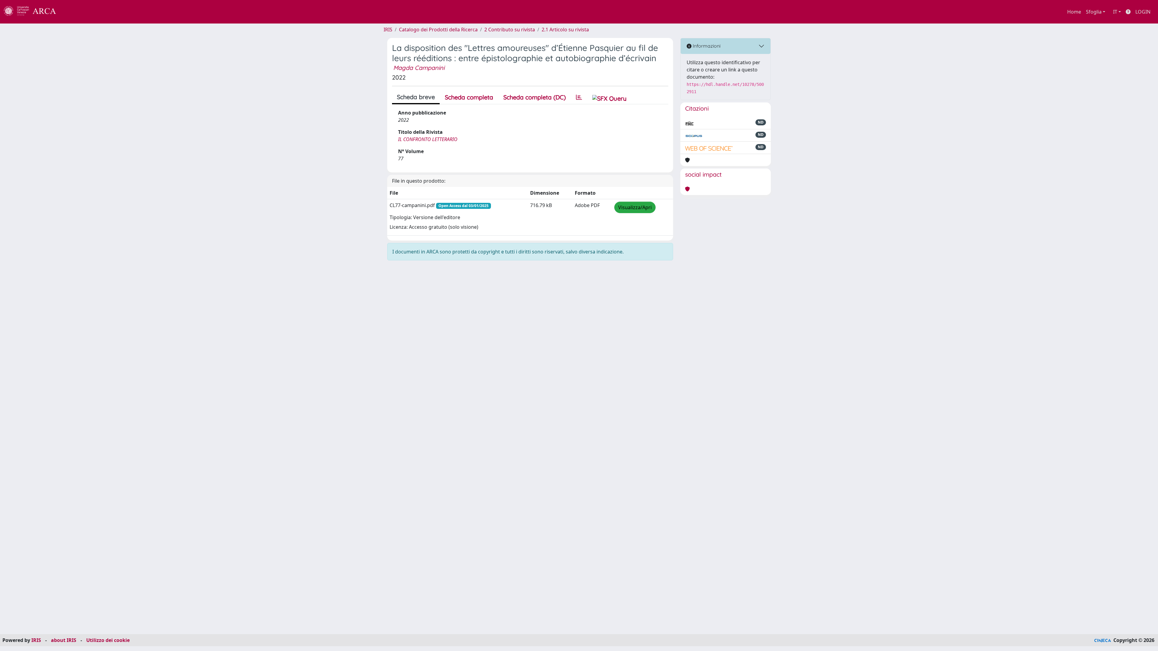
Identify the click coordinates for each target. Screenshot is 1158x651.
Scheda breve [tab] (416, 97)
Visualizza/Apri (635, 207)
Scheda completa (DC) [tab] (534, 97)
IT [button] (1115, 11)
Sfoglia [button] (1094, 11)
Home (1074, 11)
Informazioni (705, 46)
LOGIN (1142, 11)
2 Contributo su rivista (509, 29)
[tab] (579, 97)
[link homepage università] (72, 12)
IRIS (388, 29)
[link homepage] (33, 12)
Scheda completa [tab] (469, 97)
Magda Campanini (419, 67)
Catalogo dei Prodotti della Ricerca (438, 29)
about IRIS (63, 640)
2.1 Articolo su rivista (565, 29)
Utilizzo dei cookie (108, 640)
